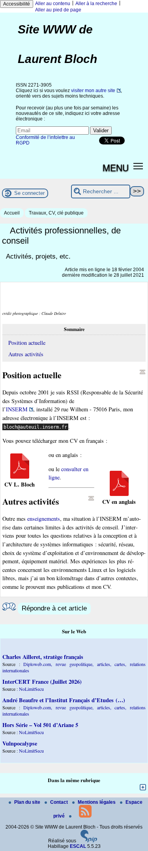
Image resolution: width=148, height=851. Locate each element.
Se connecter (29, 193)
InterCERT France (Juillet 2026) (42, 681)
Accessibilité (16, 4)
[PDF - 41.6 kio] (119, 494)
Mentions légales (97, 802)
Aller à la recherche (96, 3)
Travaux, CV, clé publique (56, 213)
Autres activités (25, 354)
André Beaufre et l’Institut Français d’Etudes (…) (63, 700)
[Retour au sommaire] (142, 372)
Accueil (12, 213)
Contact (59, 802)
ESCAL (78, 846)
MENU (116, 167)
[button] (138, 166)
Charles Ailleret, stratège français (42, 657)
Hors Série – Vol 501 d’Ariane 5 (40, 725)
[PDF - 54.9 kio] (19, 476)
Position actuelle (26, 342)
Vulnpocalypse (19, 743)
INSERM (17, 409)
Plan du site (27, 802)
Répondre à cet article (54, 608)
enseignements (43, 518)
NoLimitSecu (31, 689)
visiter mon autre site (93, 90)
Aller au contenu (52, 3)
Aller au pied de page (58, 10)
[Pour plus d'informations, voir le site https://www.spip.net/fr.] (88, 841)
